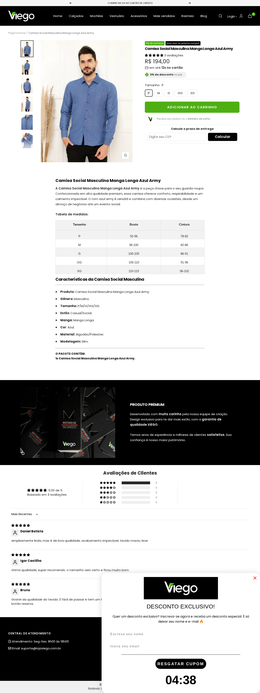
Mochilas (96, 16)
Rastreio (187, 16)
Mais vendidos (164, 16)
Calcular (222, 136)
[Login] (241, 16)
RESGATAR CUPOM (180, 664)
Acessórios (139, 16)
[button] (154, 55)
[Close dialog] (255, 578)
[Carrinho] (250, 16)
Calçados (76, 16)
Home (57, 16)
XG (192, 93)
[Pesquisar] (220, 16)
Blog (203, 16)
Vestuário (116, 16)
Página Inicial (17, 33)
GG (180, 93)
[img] (20, 525)
